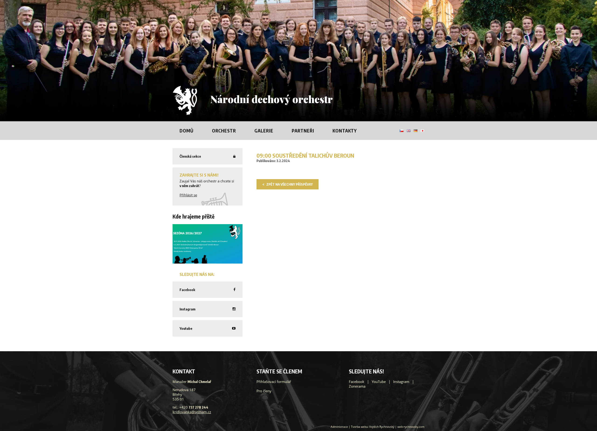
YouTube (379, 381)
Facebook (356, 381)
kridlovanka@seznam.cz (192, 412)
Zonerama (357, 386)
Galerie (263, 130)
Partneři (303, 130)
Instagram (401, 381)
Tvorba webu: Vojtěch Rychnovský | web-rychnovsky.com (387, 427)
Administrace (339, 427)
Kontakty (345, 130)
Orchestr (224, 130)
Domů (187, 130)
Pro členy (264, 391)
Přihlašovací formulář (274, 381)
